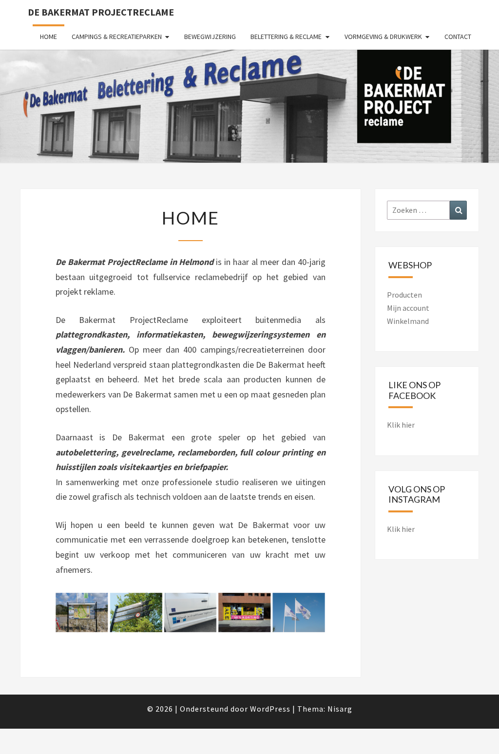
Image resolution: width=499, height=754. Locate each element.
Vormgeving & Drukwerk (383, 36)
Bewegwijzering (210, 36)
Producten (404, 295)
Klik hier (401, 425)
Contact (457, 36)
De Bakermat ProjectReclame (101, 12)
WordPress (270, 709)
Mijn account (408, 308)
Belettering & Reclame (286, 36)
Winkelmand (408, 321)
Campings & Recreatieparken (117, 36)
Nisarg (339, 709)
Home (48, 36)
